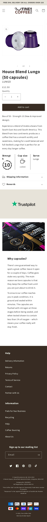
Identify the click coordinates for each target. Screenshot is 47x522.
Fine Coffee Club (26, 513)
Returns (8, 367)
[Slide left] (17, 66)
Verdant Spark (26, 516)
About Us (9, 436)
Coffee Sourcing (12, 430)
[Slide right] (29, 66)
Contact (8, 386)
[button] (3, 10)
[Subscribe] (38, 455)
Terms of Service (12, 380)
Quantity (6, 91)
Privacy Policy (11, 373)
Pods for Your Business (15, 411)
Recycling (9, 417)
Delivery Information (14, 360)
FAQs (7, 423)
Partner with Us (12, 392)
